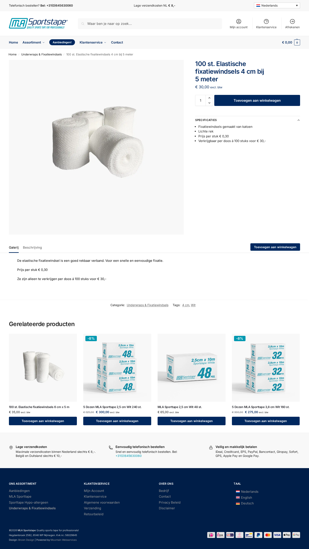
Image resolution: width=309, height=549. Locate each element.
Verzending (92, 508)
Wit (193, 305)
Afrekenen (292, 27)
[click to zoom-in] (96, 147)
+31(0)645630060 (60, 5)
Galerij (14, 247)
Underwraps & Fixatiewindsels (41, 54)
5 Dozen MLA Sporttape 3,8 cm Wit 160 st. (260, 407)
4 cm (185, 305)
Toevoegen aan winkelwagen (257, 100)
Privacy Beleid (170, 502)
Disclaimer (167, 508)
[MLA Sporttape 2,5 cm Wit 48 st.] (192, 368)
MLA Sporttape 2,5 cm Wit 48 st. (180, 407)
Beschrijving (32, 247)
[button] (291, 42)
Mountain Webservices (63, 539)
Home (12, 54)
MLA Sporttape (20, 496)
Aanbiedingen (19, 491)
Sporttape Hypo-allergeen (28, 502)
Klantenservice (266, 27)
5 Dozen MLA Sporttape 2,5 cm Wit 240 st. (112, 407)
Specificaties (206, 120)
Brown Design (26, 539)
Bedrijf (164, 491)
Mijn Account (94, 491)
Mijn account (239, 27)
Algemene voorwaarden (102, 502)
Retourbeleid (93, 514)
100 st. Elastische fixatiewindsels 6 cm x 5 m (39, 407)
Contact (165, 496)
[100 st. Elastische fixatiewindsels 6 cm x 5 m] (43, 368)
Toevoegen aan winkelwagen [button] (43, 421)
